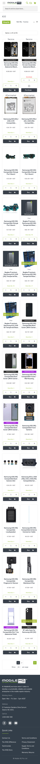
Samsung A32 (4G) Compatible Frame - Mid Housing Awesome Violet (29, 377)
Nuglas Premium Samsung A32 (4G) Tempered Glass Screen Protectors (29, 274)
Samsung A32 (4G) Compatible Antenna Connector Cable (29, 530)
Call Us (4, 714)
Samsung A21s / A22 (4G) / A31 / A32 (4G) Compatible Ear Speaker (29, 479)
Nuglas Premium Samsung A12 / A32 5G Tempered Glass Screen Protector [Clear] (11, 325)
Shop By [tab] (6, 22)
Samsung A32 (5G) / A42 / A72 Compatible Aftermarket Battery (11, 121)
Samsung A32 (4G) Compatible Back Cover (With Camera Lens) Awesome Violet (10, 428)
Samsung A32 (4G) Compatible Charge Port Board (11, 172)
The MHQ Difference (9, 742)
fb (4, 723)
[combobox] (20, 8)
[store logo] (14, 3)
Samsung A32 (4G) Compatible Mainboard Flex (29, 581)
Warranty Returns (28, 752)
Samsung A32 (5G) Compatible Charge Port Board (29, 172)
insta (10, 723)
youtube (16, 723)
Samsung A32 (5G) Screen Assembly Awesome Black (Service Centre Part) (11, 65)
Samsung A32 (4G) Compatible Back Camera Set (11, 479)
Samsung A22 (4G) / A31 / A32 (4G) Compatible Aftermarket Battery (29, 121)
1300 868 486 (7, 717)
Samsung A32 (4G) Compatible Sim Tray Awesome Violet (11, 632)
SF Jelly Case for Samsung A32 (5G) (29, 631)
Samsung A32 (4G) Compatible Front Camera (29, 428)
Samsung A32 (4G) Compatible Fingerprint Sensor (11, 581)
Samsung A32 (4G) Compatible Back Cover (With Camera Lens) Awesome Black (10, 377)
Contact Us (6, 738)
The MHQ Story (7, 750)
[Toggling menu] (4, 3)
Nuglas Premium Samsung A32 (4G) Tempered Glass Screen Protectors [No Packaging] (29, 223)
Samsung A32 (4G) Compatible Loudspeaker (11, 530)
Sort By (19, 22)
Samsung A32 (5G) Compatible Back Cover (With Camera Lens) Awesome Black (29, 325)
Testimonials (6, 746)
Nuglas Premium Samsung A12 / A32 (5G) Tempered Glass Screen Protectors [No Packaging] (11, 274)
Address (5, 704)
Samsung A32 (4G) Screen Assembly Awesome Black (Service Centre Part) (29, 65)
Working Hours (7, 695)
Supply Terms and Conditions (28, 747)
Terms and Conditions (29, 738)
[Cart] (35, 3)
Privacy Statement (28, 742)
